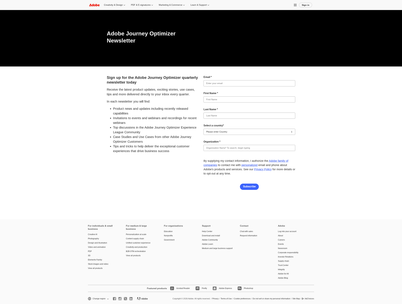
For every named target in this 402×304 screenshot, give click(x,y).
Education (168, 231)
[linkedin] (131, 298)
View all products (95, 268)
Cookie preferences (242, 299)
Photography (93, 239)
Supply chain (283, 261)
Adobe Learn (207, 244)
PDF (90, 251)
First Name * (211, 93)
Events (281, 244)
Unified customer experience (138, 243)
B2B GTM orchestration (136, 251)
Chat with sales (246, 231)
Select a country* (214, 125)
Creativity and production (136, 247)
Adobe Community (210, 240)
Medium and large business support (216, 248)
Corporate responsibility (288, 252)
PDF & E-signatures (141, 5)
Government (169, 240)
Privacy (215, 299)
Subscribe (249, 186)
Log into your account (287, 231)
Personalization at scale (136, 234)
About (280, 236)
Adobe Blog (283, 278)
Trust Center (283, 265)
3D (89, 255)
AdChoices (309, 299)
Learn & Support (198, 5)
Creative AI (92, 234)
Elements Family (95, 260)
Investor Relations (285, 257)
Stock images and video (98, 264)
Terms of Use (226, 299)
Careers (281, 240)
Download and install (211, 236)
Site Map (296, 299)
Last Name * (211, 109)
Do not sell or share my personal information (271, 299)
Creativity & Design (113, 5)
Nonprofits (168, 236)
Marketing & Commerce (170, 5)
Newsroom (282, 248)
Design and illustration (97, 243)
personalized (250, 165)
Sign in (305, 5)
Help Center (207, 231)
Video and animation (97, 247)
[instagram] (120, 298)
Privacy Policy (263, 169)
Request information (248, 236)
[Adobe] (94, 5)
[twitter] (125, 298)
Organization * (212, 141)
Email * (208, 77)
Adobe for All (283, 274)
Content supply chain (135, 239)
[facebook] (114, 298)
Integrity (281, 269)
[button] (295, 5)
